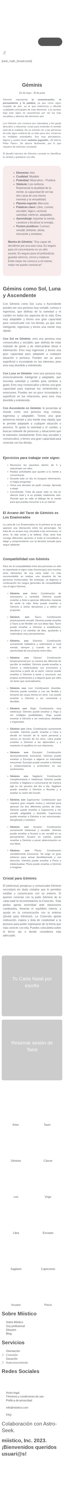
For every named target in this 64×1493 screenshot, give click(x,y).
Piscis (38, 850)
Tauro (38, 617)
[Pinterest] (33, 1382)
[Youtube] (15, 1382)
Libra (28, 728)
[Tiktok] (24, 1382)
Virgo (33, 708)
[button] (32, 52)
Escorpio (37, 752)
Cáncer (37, 657)
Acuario (37, 826)
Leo (30, 688)
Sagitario (37, 776)
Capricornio (33, 799)
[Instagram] (6, 1382)
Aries (34, 593)
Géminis (37, 640)
